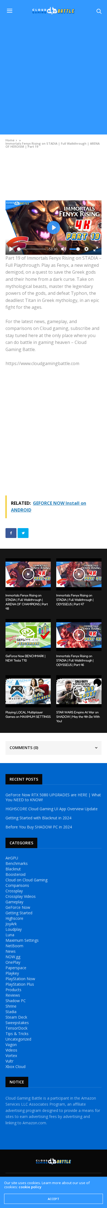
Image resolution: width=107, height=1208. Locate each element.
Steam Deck (16, 1017)
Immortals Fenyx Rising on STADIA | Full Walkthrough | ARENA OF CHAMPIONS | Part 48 (26, 601)
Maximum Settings (22, 940)
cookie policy (30, 1186)
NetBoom (14, 946)
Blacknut (13, 869)
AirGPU (11, 858)
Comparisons (17, 885)
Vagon (11, 1045)
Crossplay (14, 891)
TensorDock (16, 1028)
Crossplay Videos (20, 896)
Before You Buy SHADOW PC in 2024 (38, 827)
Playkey (12, 973)
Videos (10, 159)
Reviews (12, 995)
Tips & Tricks (17, 1034)
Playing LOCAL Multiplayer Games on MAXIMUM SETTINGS (27, 714)
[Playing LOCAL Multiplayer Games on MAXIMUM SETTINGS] (28, 691)
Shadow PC (15, 1001)
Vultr (9, 1061)
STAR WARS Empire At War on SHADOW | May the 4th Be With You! (78, 716)
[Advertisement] (53, 78)
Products (13, 990)
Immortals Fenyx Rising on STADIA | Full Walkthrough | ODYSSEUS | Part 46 (75, 660)
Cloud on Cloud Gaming (26, 880)
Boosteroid (15, 874)
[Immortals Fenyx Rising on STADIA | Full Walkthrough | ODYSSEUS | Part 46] (79, 635)
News (10, 951)
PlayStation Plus (19, 984)
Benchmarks (16, 863)
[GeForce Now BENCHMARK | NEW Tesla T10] (28, 635)
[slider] (31, 249)
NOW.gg (12, 957)
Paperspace (15, 968)
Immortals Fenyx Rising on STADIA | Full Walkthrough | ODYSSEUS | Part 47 (75, 599)
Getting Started (18, 913)
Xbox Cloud (15, 1067)
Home (10, 140)
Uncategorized (18, 1039)
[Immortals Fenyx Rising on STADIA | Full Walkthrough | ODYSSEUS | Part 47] (79, 574)
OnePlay (12, 962)
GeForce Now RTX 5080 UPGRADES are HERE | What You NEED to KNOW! (53, 797)
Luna (9, 935)
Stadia (10, 1012)
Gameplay (14, 902)
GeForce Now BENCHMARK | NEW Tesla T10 (25, 658)
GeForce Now (17, 907)
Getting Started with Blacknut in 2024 (38, 817)
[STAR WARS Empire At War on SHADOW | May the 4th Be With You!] (79, 691)
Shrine (10, 1006)
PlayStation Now (20, 979)
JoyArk (11, 924)
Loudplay (13, 929)
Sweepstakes (17, 1023)
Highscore (14, 918)
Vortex (11, 1056)
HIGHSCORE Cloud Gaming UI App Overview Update (51, 808)
